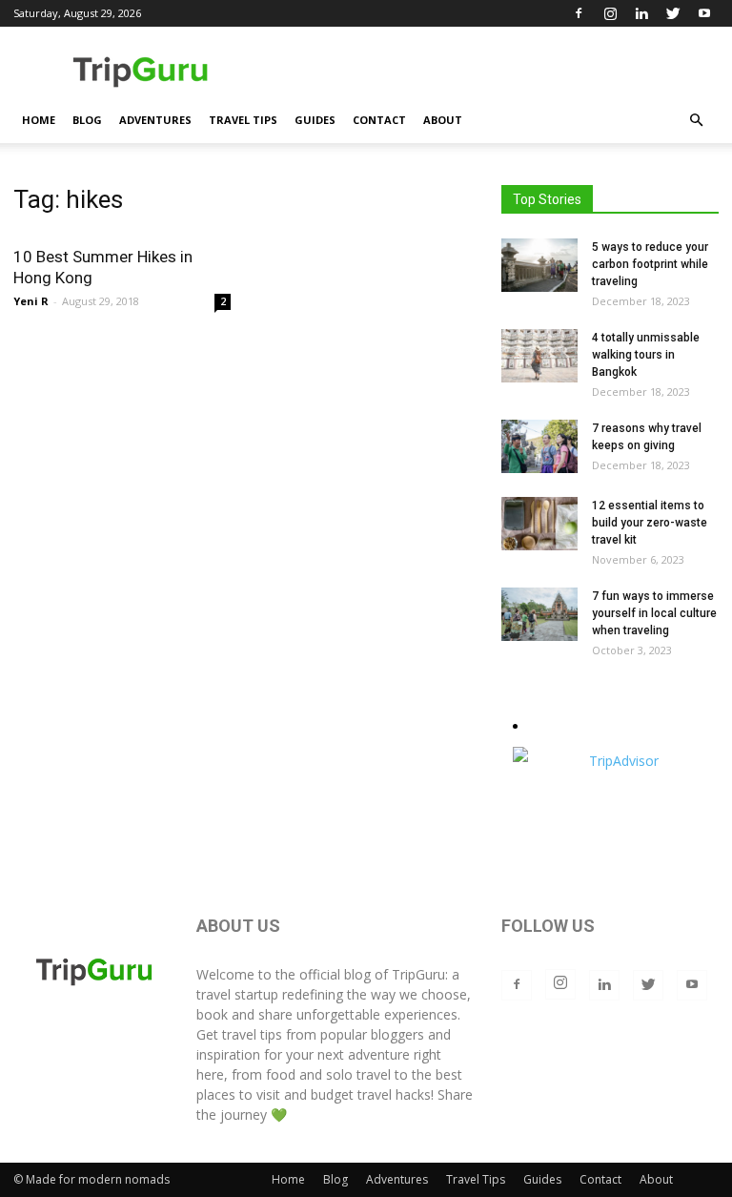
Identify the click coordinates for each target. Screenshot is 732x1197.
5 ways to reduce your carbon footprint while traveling (650, 264)
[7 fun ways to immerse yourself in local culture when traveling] (539, 614)
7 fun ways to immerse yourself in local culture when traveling (654, 613)
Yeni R (31, 301)
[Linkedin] (641, 13)
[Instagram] (610, 13)
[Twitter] (673, 13)
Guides (315, 120)
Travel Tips (243, 120)
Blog (87, 120)
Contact (379, 120)
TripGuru (418, 974)
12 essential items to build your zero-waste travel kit (649, 523)
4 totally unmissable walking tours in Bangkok (646, 355)
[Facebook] (578, 13)
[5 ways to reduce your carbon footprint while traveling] (539, 265)
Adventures (155, 120)
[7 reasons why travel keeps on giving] (539, 446)
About (442, 120)
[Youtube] (704, 13)
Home (38, 120)
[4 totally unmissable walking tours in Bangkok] (539, 355)
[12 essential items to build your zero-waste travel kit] (539, 523)
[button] (696, 121)
